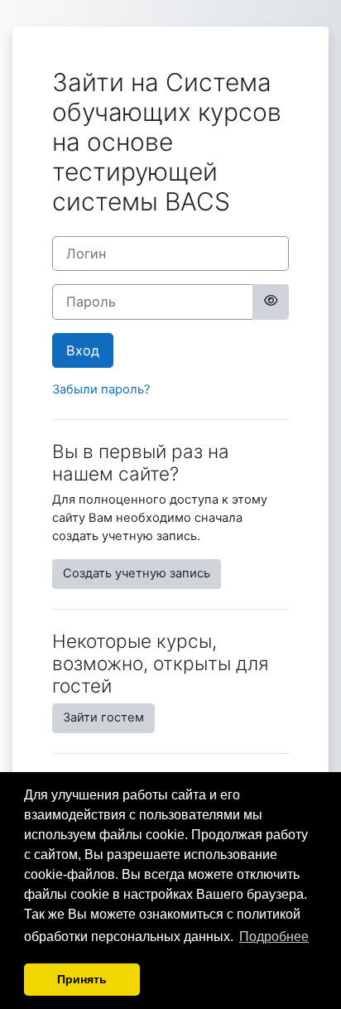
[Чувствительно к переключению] (270, 301)
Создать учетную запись (136, 573)
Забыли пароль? (101, 389)
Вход (82, 350)
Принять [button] (82, 979)
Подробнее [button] (274, 936)
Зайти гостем (103, 717)
